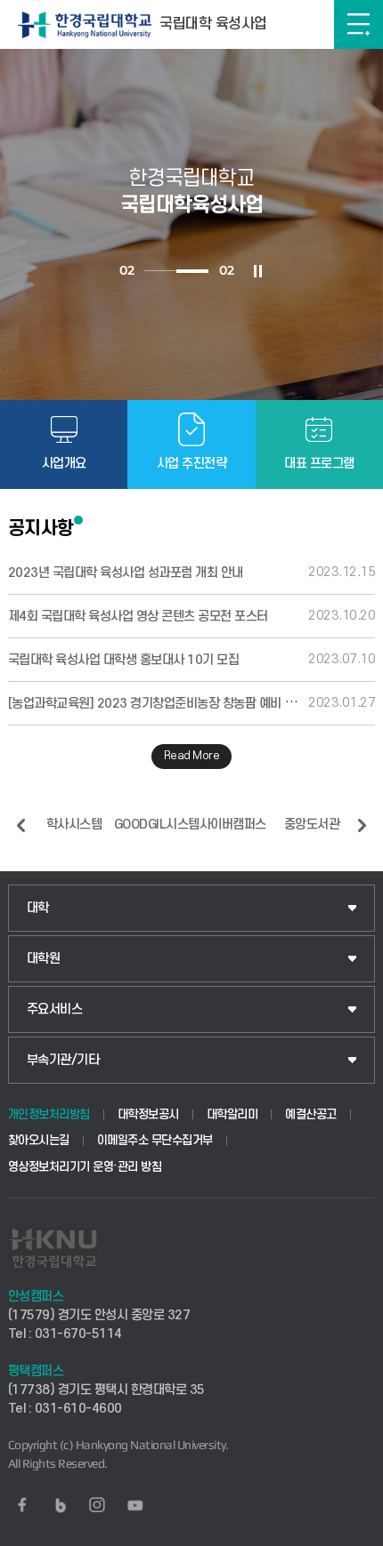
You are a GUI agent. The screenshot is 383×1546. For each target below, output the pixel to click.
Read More (192, 755)
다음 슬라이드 (361, 825)
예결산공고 (311, 1114)
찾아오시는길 (38, 1140)
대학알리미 (232, 1114)
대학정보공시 (148, 1114)
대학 (38, 908)
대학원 (44, 958)
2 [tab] (192, 271)
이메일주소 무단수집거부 (155, 1140)
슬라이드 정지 (257, 271)
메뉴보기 (358, 24)
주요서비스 (55, 1009)
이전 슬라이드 (21, 825)
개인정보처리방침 (49, 1114)
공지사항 (41, 528)
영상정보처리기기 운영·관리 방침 (85, 1167)
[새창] (22, 1505)
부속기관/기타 (63, 1060)
